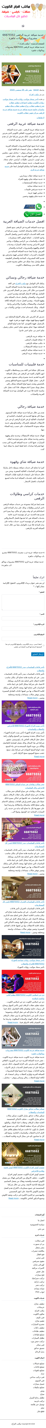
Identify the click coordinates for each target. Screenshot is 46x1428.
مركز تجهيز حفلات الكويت (27, 113)
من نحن (41, 1229)
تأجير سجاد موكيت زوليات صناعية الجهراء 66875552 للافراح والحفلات (27, 962)
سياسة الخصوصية (37, 1224)
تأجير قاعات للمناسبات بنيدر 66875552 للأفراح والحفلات (25, 669)
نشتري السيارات (37, 1324)
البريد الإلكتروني (38, 624)
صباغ (42, 1394)
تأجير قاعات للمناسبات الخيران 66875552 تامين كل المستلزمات (23, 903)
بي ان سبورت (38, 1244)
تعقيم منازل (39, 1321)
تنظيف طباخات (38, 1331)
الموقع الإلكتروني (39, 634)
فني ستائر (40, 1345)
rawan (36, 90)
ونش (42, 1391)
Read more (32, 697)
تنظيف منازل (39, 1304)
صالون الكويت (38, 1314)
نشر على (21, 90)
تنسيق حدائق (39, 1348)
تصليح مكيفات (38, 1387)
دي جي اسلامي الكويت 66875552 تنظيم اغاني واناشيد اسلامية (25, 996)
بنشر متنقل (39, 1247)
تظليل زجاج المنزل (36, 1398)
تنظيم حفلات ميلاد (17, 106)
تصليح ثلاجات (39, 1367)
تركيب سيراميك (38, 1278)
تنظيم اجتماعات (26, 102)
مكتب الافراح (20, 283)
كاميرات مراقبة (38, 1268)
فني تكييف (40, 1317)
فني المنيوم (39, 1380)
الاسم (42, 614)
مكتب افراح (34, 94)
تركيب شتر (40, 1285)
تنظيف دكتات (39, 1328)
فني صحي (40, 1258)
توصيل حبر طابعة (37, 1404)
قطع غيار (40, 1411)
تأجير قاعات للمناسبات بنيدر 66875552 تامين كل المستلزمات (24, 845)
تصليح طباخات (38, 1334)
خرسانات (40, 1307)
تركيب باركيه (39, 1282)
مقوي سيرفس (38, 1261)
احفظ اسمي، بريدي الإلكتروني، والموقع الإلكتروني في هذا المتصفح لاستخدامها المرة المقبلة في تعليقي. (23, 645)
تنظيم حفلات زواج (32, 106)
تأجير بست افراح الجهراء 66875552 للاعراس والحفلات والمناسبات (25, 727)
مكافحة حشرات (37, 1251)
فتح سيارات (39, 1275)
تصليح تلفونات (38, 1370)
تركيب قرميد (39, 1401)
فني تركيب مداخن (37, 1377)
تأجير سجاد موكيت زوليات (28, 99)
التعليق (41, 592)
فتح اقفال (40, 1254)
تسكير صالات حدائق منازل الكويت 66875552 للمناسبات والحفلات (25, 1110)
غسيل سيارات (38, 1384)
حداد (42, 1374)
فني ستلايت (39, 1241)
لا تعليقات (40, 117)
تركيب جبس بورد (37, 1341)
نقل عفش (40, 1271)
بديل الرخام (39, 1352)
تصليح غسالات (38, 1363)
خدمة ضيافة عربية (25, 109)
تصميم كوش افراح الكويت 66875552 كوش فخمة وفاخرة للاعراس (24, 1169)
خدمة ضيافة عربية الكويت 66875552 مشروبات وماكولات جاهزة (25, 1052)
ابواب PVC (40, 1292)
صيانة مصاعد (39, 1288)
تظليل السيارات (38, 1338)
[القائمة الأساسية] (23, 26)
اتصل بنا (41, 1220)
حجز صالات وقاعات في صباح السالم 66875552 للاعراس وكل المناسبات (24, 786)
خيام (42, 1408)
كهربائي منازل (38, 1265)
